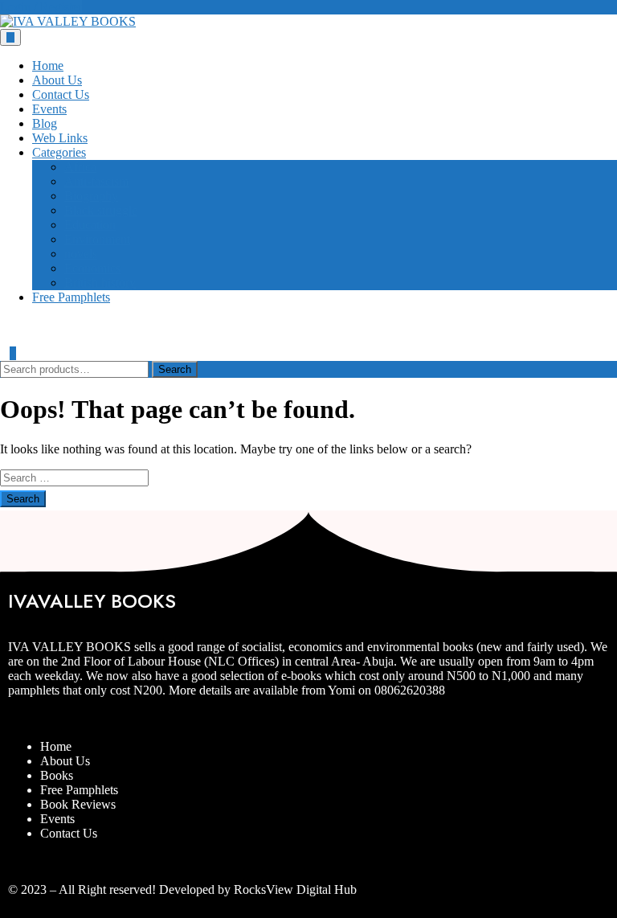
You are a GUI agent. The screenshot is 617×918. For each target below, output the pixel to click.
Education (90, 225)
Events (49, 109)
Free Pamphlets (71, 297)
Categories (59, 152)
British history (100, 282)
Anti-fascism (96, 181)
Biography (91, 196)
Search (174, 369)
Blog (44, 123)
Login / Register (41, 7)
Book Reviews (78, 804)
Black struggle (100, 210)
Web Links (60, 138)
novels (80, 253)
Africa (80, 167)
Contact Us (60, 94)
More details (200, 690)
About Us (57, 80)
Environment (97, 239)
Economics (92, 268)
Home (47, 65)
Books (56, 775)
